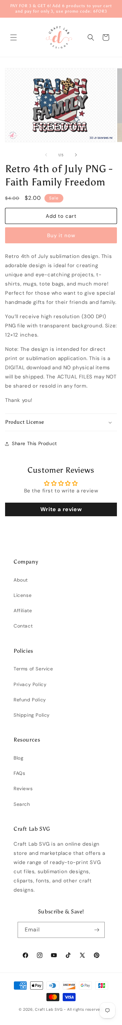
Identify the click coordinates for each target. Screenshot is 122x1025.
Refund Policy (30, 700)
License (23, 595)
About (21, 580)
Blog (18, 758)
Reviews (23, 788)
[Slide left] (46, 154)
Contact (23, 626)
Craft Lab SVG (48, 1009)
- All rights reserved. (83, 1009)
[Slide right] (75, 154)
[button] (13, 37)
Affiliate (23, 610)
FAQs (19, 773)
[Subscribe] (96, 930)
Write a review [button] (61, 509)
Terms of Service (33, 669)
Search (22, 804)
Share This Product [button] (34, 443)
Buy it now (61, 235)
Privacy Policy (30, 684)
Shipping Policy (32, 715)
